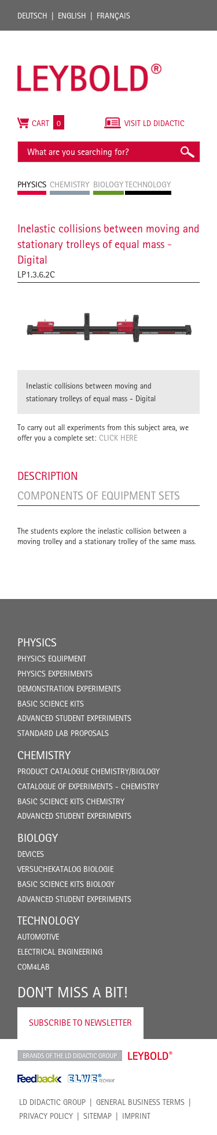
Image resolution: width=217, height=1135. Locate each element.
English (72, 15)
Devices (30, 854)
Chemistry (44, 755)
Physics (37, 642)
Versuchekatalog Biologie (65, 869)
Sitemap (97, 1116)
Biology (37, 838)
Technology (48, 920)
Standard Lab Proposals (63, 733)
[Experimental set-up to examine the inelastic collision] (108, 326)
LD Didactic (69, 1056)
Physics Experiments (55, 673)
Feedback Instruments (39, 1078)
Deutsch (32, 15)
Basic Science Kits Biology (66, 884)
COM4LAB (33, 966)
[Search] (186, 151)
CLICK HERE (118, 437)
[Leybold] (89, 36)
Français (113, 15)
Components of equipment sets (98, 495)
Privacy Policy (46, 1116)
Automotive (38, 936)
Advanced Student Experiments (74, 718)
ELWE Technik (91, 1078)
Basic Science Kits (50, 703)
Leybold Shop (150, 1056)
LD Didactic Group (52, 1102)
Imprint (136, 1116)
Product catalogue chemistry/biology (88, 771)
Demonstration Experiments (69, 688)
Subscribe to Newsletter (80, 1022)
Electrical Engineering (59, 951)
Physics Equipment (51, 658)
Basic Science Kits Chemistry (70, 801)
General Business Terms (140, 1102)
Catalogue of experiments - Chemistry (88, 786)
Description (47, 476)
